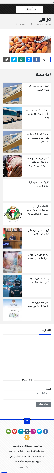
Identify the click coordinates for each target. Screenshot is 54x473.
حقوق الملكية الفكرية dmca (35, 451)
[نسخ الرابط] (6, 59)
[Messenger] (29, 59)
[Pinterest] (14, 431)
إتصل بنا (20, 451)
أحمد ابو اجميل (42, 24)
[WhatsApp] (21, 59)
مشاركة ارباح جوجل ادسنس (22, 446)
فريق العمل (38, 446)
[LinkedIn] (21, 431)
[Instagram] (33, 431)
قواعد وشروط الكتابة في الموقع (20, 456)
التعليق (48, 389)
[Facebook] (36, 59)
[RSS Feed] (27, 437)
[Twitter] (14, 59)
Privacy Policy (38, 456)
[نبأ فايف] (29, 9)
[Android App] (8, 431)
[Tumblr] (27, 431)
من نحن (12, 451)
